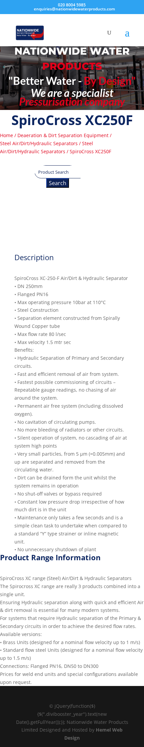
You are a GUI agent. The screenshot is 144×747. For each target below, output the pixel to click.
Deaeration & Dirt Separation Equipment (63, 135)
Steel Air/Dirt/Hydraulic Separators (39, 143)
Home (6, 135)
